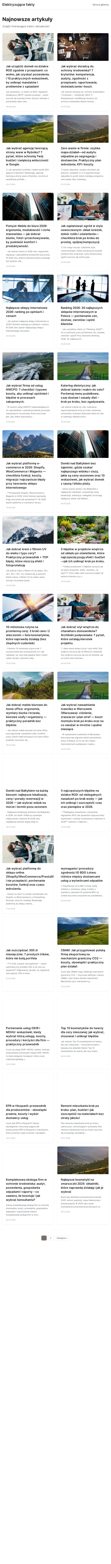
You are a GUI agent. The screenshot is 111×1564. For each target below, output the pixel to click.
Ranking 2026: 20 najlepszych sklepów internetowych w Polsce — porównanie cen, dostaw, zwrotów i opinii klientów (82, 316)
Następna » (62, 1238)
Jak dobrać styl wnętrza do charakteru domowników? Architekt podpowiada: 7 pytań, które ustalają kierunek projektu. (83, 635)
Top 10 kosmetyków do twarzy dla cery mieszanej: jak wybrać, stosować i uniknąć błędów (82, 1032)
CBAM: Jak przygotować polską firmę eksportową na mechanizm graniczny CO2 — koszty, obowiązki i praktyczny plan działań (83, 958)
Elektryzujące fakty (18, 4)
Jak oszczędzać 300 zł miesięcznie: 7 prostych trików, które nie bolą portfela (28, 954)
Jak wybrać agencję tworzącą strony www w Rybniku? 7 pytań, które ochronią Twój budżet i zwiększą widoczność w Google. (27, 156)
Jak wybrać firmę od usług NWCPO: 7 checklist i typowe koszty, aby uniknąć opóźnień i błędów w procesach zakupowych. (27, 393)
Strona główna (101, 4)
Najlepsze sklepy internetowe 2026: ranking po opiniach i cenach (26, 312)
